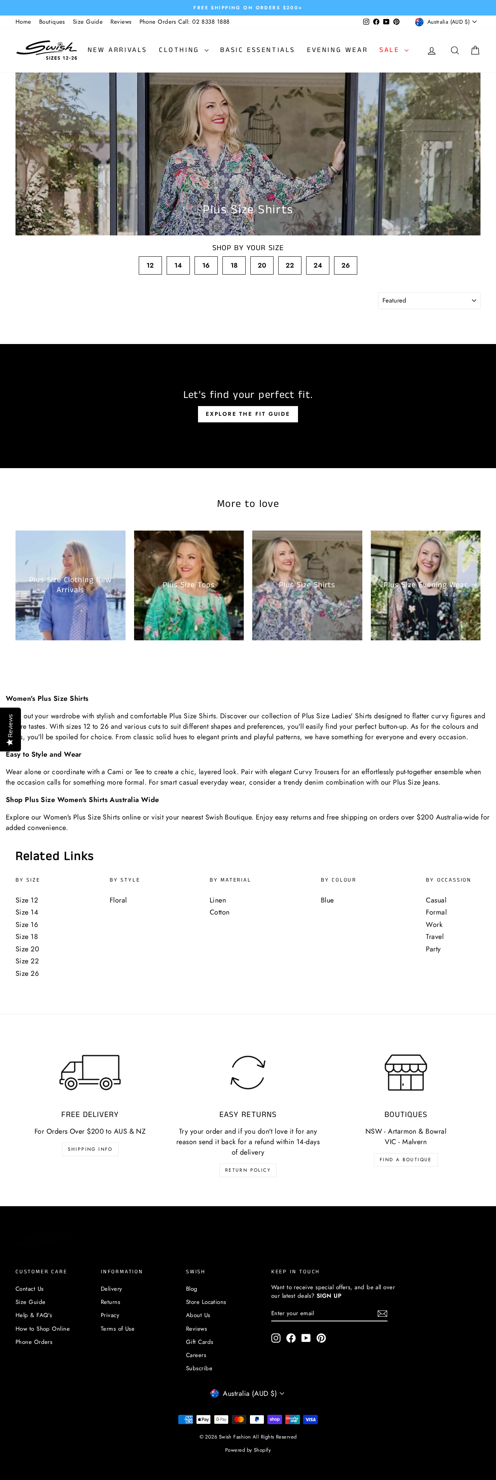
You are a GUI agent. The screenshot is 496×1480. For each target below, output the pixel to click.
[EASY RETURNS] (247, 1072)
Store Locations (206, 1302)
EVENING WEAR (337, 50)
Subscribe (199, 1368)
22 (290, 265)
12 (150, 265)
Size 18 (27, 937)
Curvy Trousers (316, 772)
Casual (436, 900)
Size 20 (27, 949)
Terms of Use (117, 1328)
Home (23, 21)
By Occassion (449, 880)
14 (178, 265)
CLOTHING (181, 50)
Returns (110, 1302)
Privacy (110, 1315)
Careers (196, 1355)
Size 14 (27, 912)
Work (434, 925)
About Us (198, 1315)
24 (317, 265)
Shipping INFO (90, 1149)
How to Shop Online (43, 1328)
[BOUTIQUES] (405, 1072)
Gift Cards (200, 1342)
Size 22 (27, 961)
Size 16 (27, 925)
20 (262, 265)
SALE (391, 50)
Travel (435, 937)
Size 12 (27, 900)
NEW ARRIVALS (117, 50)
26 (345, 265)
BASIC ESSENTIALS (257, 50)
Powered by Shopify (248, 1450)
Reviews (120, 21)
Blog (192, 1289)
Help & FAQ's (34, 1315)
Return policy (248, 1170)
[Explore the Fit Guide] (248, 406)
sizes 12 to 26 (87, 726)
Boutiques (52, 21)
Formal (436, 912)
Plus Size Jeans (415, 782)
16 (206, 265)
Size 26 (27, 973)
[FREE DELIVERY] (90, 1072)
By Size (28, 880)
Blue (327, 900)
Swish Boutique (228, 817)
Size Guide (88, 21)
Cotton (220, 912)
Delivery (111, 1289)
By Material (230, 880)
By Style (125, 880)
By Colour (338, 880)
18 (234, 265)
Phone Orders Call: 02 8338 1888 (185, 21)
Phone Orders (34, 1342)
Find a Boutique (406, 1159)
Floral (118, 900)
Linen (218, 900)
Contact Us (30, 1289)
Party (433, 949)
